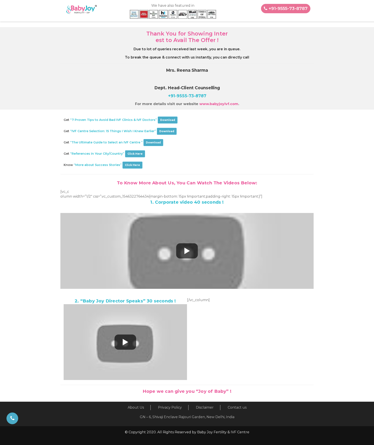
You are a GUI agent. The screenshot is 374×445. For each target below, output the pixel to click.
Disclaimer (205, 407)
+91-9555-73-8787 (287, 8)
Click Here (135, 153)
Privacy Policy (170, 407)
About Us (136, 407)
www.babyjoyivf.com (218, 104)
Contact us (237, 407)
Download (167, 120)
